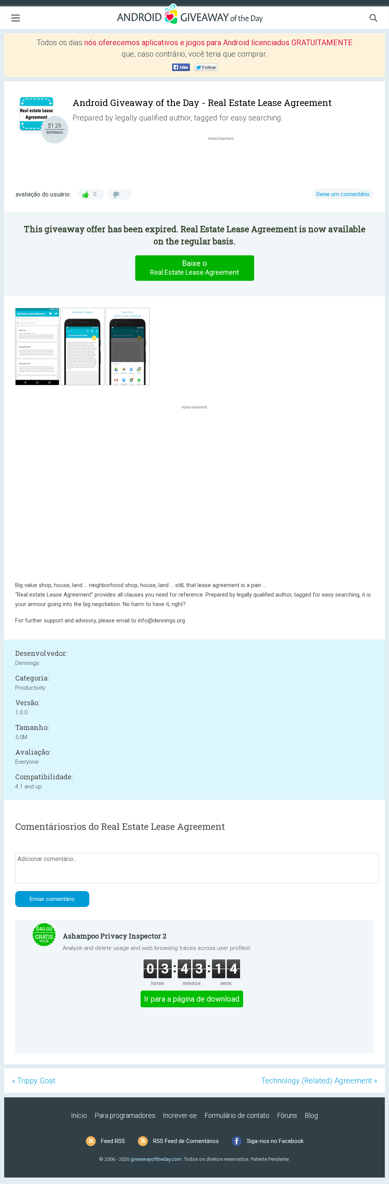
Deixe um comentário (343, 194)
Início (79, 1115)
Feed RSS (113, 1141)
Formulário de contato (236, 1115)
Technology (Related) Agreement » (319, 1080)
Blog (311, 1115)
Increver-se (180, 1115)
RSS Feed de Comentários (186, 1141)
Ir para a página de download (191, 999)
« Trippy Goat (33, 1080)
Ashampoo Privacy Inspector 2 (114, 935)
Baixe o (194, 267)
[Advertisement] (224, 160)
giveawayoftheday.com (156, 1159)
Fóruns (287, 1115)
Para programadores (125, 1115)
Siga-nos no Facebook (275, 1141)
